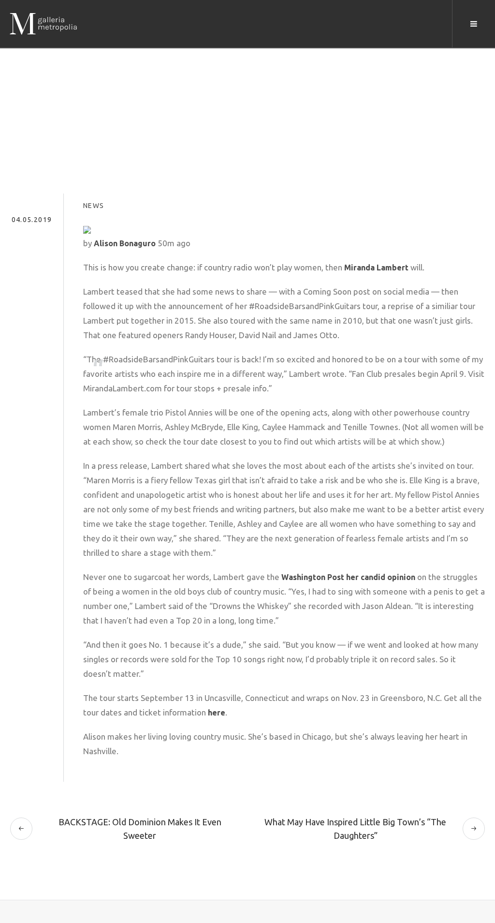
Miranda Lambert (376, 267)
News (93, 205)
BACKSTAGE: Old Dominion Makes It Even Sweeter (139, 828)
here (216, 712)
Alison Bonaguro (125, 243)
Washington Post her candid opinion (348, 577)
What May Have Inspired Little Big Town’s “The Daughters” (355, 828)
